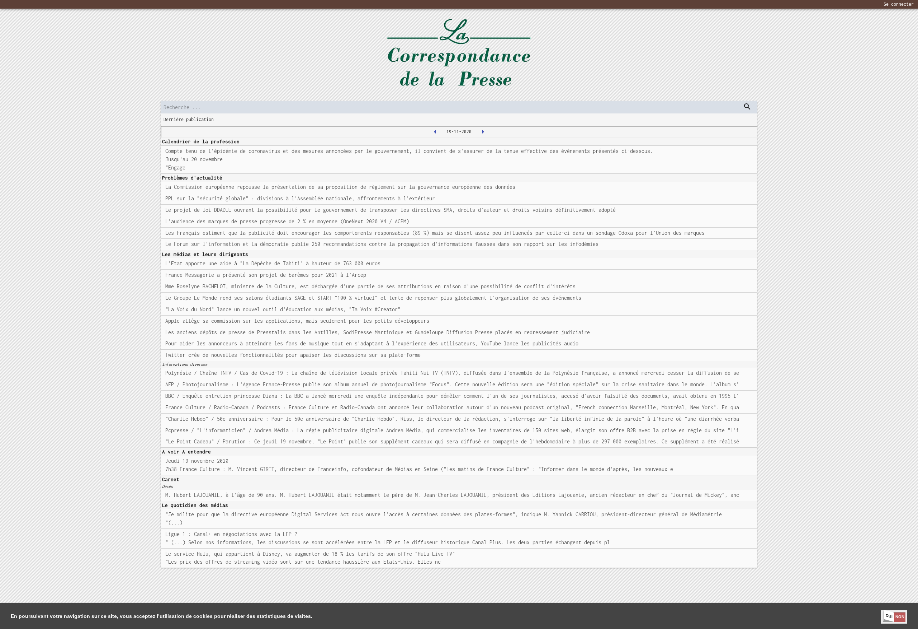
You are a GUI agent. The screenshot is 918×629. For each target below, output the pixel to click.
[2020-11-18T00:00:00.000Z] (434, 131)
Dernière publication (189, 119)
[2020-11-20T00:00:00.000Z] (483, 131)
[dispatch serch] (747, 106)
